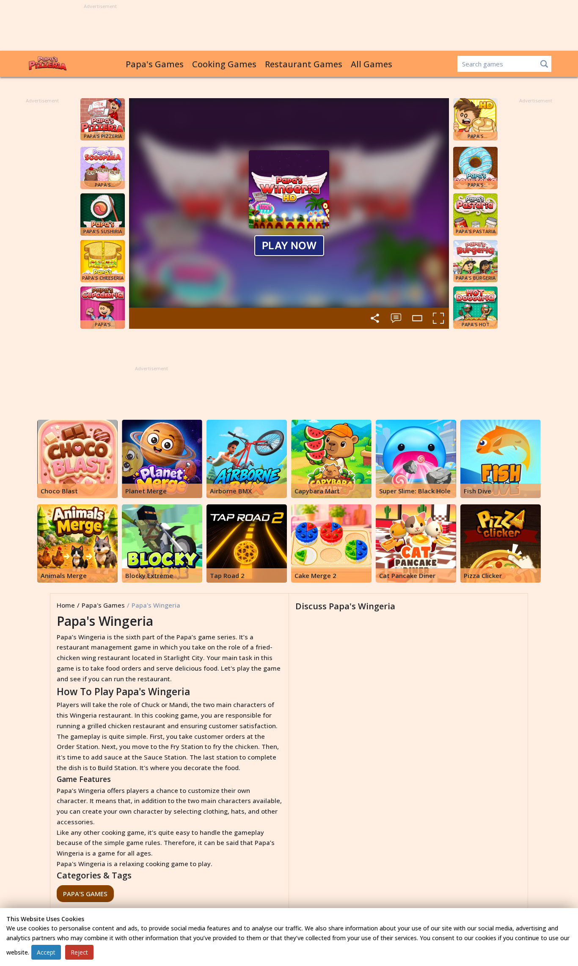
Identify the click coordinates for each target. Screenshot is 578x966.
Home (66, 605)
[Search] (544, 64)
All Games (371, 64)
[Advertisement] (289, 28)
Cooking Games (224, 64)
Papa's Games (155, 64)
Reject (79, 952)
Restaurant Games (303, 64)
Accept (46, 952)
